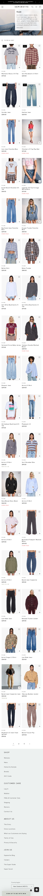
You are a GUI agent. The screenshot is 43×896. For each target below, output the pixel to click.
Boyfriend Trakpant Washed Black (31, 540)
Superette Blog (9, 855)
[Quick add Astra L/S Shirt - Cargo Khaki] (19, 573)
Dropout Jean (6, 385)
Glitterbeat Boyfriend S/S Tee (10, 425)
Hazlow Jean (26, 112)
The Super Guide (10, 864)
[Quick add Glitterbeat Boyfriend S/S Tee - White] (19, 418)
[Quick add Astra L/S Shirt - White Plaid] (19, 456)
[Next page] (29, 744)
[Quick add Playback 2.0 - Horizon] (39, 418)
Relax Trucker (26, 268)
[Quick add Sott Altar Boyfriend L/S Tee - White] (19, 298)
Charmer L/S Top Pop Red (30, 149)
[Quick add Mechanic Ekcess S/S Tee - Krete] (19, 67)
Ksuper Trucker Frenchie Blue (30, 229)
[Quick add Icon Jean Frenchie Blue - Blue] (19, 143)
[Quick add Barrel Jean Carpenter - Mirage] (39, 573)
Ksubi (4, 71)
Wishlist (6, 793)
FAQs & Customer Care (12, 798)
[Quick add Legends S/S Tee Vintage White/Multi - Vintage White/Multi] (39, 181)
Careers (6, 860)
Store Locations (9, 829)
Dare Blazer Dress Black (10, 501)
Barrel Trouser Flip (28, 732)
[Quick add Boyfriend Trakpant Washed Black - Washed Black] (39, 533)
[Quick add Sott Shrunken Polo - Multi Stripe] (39, 456)
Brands (6, 771)
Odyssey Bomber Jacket (30, 694)
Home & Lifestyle (10, 767)
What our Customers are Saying (15, 833)
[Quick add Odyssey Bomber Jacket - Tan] (39, 688)
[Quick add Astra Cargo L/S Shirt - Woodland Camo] (19, 651)
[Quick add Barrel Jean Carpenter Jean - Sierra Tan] (19, 688)
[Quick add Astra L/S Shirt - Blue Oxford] (39, 379)
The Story (7, 824)
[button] (33, 7)
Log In (6, 789)
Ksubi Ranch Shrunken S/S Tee (10, 188)
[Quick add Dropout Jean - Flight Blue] (19, 379)
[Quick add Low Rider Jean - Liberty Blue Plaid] (39, 651)
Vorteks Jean (6, 112)
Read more (20, 27)
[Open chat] (36, 889)
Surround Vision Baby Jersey (11, 345)
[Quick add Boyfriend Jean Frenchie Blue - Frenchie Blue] (19, 222)
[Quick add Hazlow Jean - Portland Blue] (39, 106)
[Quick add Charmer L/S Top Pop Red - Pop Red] (39, 143)
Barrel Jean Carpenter (29, 580)
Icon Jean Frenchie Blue (10, 149)
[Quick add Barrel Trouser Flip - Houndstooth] (39, 726)
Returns (7, 807)
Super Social (8, 869)
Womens (7, 758)
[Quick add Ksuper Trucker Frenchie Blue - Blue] (39, 222)
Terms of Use (8, 838)
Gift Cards (8, 776)
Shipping (7, 802)
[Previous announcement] (4, 2)
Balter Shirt (5, 268)
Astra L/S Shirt (27, 385)
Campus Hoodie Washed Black (30, 346)
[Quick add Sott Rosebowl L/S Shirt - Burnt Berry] (39, 67)
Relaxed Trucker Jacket (30, 618)
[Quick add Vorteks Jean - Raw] (19, 106)
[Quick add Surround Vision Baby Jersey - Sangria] (19, 339)
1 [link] (13, 743)
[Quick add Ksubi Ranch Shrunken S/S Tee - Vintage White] (19, 181)
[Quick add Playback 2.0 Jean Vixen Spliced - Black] (19, 726)
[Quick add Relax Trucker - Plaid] (39, 262)
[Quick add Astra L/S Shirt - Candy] (19, 533)
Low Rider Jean (7, 618)
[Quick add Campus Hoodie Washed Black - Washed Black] (39, 339)
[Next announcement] (39, 2)
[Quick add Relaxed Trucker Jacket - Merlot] (39, 612)
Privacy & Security (10, 842)
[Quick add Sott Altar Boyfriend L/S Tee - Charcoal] (39, 298)
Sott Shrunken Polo (28, 462)
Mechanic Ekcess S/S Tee (10, 73)
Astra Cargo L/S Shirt (9, 657)
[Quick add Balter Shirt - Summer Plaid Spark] (19, 262)
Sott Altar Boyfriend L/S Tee (10, 305)
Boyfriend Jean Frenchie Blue (10, 229)
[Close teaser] (31, 890)
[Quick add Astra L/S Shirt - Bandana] (39, 494)
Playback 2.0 (26, 424)
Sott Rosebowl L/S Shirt (30, 73)
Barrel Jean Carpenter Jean (11, 694)
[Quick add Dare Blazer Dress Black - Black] (19, 494)
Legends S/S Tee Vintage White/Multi (30, 188)
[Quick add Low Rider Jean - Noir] (19, 612)
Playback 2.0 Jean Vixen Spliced (10, 733)
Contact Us (8, 811)
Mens (6, 762)
